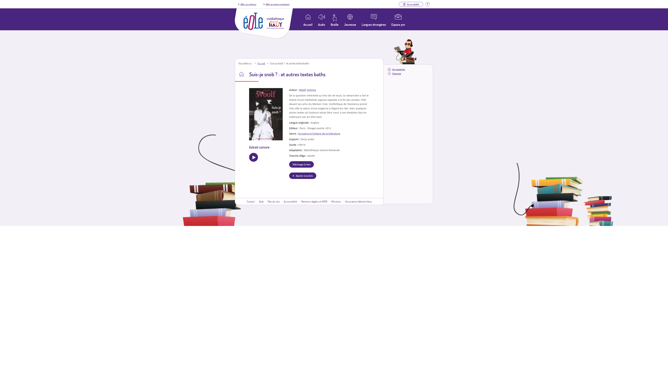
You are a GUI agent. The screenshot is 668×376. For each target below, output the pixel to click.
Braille (335, 24)
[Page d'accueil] (253, 29)
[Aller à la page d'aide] (427, 4)
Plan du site (274, 201)
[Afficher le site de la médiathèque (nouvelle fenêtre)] (275, 28)
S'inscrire (396, 73)
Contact (251, 201)
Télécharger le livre (301, 164)
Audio (321, 24)
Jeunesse (350, 24)
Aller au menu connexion (277, 4)
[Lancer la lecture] (253, 157)
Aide (261, 201)
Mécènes (336, 201)
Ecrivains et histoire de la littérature (319, 133)
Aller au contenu (248, 4)
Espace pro (398, 24)
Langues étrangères (374, 24)
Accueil (261, 63)
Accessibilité (290, 201)
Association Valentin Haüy (358, 201)
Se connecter (398, 69)
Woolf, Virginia (307, 90)
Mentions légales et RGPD (314, 201)
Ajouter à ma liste (304, 175)
